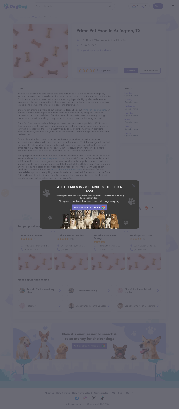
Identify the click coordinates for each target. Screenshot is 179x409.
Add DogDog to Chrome (87, 207)
